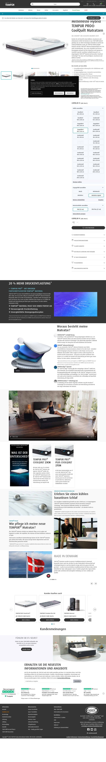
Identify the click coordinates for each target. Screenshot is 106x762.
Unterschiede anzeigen (79, 214)
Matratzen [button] (21, 10)
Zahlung (4, 715)
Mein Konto (101, 1)
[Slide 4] (54, 573)
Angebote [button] (65, 10)
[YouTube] (91, 723)
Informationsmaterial (33, 720)
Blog (82, 1)
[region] (53, 86)
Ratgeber (100, 200)
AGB (55, 713)
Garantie (4, 720)
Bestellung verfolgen (91, 1)
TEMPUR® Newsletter (8, 725)
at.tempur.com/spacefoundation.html (91, 719)
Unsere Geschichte (32, 703)
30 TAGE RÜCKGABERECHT (80, 257)
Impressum (57, 716)
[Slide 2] (51, 573)
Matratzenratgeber (33, 708)
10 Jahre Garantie (78, 246)
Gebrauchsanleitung (33, 715)
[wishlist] (104, 33)
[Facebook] (88, 723)
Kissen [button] (38, 10)
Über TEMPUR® (58, 703)
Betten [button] (46, 10)
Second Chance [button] (76, 10)
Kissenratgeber (32, 710)
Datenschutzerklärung (84, 730)
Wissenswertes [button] (32, 700)
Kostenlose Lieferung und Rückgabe (84, 251)
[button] (6, 75)
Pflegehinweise (78, 263)
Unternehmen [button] (57, 700)
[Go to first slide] (103, 13)
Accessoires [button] (56, 10)
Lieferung (4, 713)
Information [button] (5, 700)
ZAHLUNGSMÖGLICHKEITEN (80, 268)
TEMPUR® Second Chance (8, 723)
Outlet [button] (85, 10)
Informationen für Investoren (61, 705)
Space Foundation (32, 705)
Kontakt (4, 703)
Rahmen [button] (30, 10)
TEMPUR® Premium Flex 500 (47, 607)
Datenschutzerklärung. (63, 671)
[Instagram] (95, 723)
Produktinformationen (80, 240)
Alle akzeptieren (59, 93)
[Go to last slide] (4, 44)
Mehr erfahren (26, 613)
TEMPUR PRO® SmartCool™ (23, 607)
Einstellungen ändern (93, 18)
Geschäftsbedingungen (97, 730)
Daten (57, 83)
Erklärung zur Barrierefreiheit (61, 721)
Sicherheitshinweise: (79, 235)
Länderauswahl (92, 726)
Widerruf (56, 718)
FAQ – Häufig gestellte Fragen (35, 723)
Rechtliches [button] (57, 708)
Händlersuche (5, 705)
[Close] (103, 18)
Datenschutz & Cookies (59, 711)
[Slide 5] (55, 573)
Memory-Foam (32, 713)
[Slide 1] (50, 573)
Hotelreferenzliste (6, 710)
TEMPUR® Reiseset (69, 607)
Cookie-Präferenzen (71, 730)
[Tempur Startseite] (9, 4)
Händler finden (26, 643)
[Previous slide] (2, 13)
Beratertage (5, 708)
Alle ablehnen (70, 93)
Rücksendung (5, 718)
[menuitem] (65, 10)
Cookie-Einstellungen (36, 93)
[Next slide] (66, 44)
